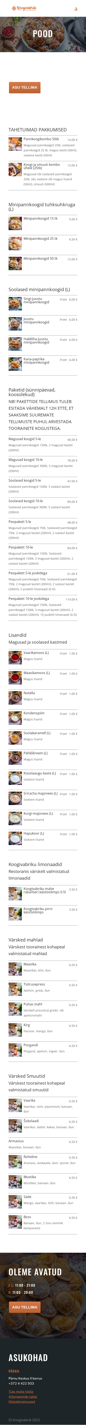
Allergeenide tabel (23, 1396)
